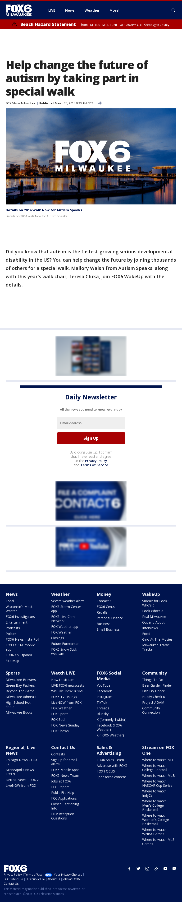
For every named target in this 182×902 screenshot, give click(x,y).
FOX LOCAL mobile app (20, 647)
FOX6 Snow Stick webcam (64, 651)
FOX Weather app (64, 626)
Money (104, 594)
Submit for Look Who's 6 (154, 603)
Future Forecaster (65, 643)
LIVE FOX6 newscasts (67, 685)
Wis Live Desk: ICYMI (67, 691)
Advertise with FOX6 (112, 765)
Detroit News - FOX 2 (22, 779)
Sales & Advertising (109, 750)
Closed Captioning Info (65, 806)
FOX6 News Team (65, 775)
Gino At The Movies (157, 639)
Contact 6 (104, 601)
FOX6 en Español (19, 655)
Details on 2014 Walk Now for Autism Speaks (44, 210)
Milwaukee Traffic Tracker (155, 647)
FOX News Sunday (65, 725)
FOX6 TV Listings (64, 696)
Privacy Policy (96, 460)
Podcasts (13, 628)
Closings (57, 638)
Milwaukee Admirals (21, 696)
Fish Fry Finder (153, 691)
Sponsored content (111, 777)
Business (103, 623)
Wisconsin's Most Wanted (19, 608)
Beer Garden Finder (157, 685)
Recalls (102, 612)
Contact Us (63, 747)
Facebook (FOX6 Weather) (109, 727)
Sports (13, 673)
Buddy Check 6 (153, 696)
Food (146, 633)
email (174, 868)
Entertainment (16, 622)
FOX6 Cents (106, 606)
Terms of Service (94, 465)
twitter (138, 868)
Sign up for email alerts (64, 762)
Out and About (153, 622)
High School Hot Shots (18, 704)
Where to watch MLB (158, 775)
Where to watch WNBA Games (154, 831)
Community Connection (151, 710)
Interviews (150, 628)
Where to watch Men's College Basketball (154, 805)
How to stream (62, 679)
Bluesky (103, 714)
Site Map (12, 660)
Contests (58, 754)
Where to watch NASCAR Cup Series (157, 783)
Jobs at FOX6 (61, 781)
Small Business (108, 629)
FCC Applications (64, 798)
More (113, 10)
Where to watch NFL (158, 760)
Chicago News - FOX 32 (21, 762)
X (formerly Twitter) (112, 719)
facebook (129, 868)
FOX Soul (58, 719)
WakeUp (151, 594)
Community (154, 673)
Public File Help (62, 792)
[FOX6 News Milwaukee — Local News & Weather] (21, 10)
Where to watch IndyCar (154, 793)
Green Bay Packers (20, 685)
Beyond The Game (20, 691)
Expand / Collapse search (173, 10)
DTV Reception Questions (62, 816)
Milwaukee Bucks (19, 712)
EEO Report (60, 787)
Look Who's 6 (152, 611)
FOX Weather (61, 632)
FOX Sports (59, 714)
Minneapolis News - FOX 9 (21, 772)
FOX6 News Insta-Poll (22, 639)
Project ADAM (153, 702)
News (12, 594)
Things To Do (152, 679)
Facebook (104, 691)
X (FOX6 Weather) (110, 735)
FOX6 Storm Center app (66, 608)
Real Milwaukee (154, 616)
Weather (60, 594)
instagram (147, 868)
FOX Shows (60, 731)
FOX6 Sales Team (110, 760)
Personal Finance (110, 618)
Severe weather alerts (68, 601)
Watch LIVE (63, 673)
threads (156, 868)
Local (10, 601)
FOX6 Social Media (109, 675)
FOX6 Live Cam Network (63, 618)
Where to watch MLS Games (158, 841)
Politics (11, 633)
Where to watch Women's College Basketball (155, 819)
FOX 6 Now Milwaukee (20, 103)
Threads (103, 708)
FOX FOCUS (106, 771)
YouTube (103, 685)
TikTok (102, 702)
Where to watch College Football (154, 767)
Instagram (104, 696)
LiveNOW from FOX (66, 702)
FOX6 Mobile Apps (65, 770)
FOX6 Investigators (20, 616)
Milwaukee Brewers (21, 679)
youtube (165, 868)
